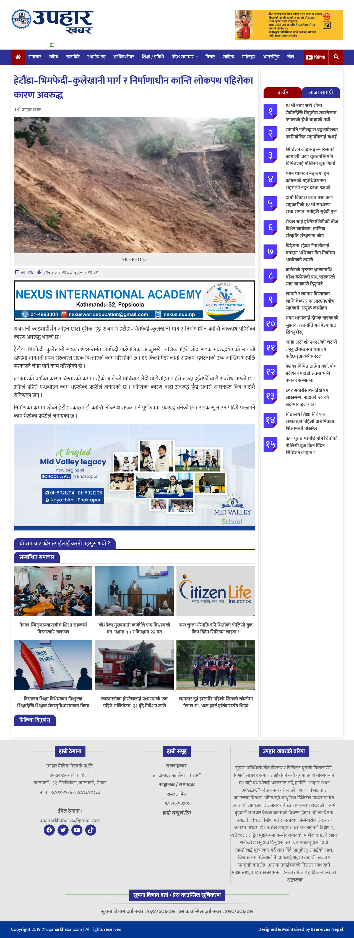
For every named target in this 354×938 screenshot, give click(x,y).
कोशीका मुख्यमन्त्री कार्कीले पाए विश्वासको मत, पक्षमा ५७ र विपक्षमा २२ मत (134, 629)
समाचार (34, 57)
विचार (210, 57)
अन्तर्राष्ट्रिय (271, 57)
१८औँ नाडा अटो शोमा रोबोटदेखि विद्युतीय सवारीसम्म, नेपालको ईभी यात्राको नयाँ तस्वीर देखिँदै (312, 116)
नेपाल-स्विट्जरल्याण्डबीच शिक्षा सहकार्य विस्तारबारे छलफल (53, 629)
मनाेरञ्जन (248, 57)
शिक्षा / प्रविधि (153, 57)
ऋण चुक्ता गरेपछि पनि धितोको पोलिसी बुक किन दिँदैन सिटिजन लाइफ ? (216, 629)
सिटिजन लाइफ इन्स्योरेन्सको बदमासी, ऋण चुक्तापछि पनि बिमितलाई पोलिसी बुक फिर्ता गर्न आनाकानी (310, 160)
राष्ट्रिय (53, 57)
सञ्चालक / (169, 785)
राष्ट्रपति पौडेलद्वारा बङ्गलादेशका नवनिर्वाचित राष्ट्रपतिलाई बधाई (312, 133)
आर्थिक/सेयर (123, 57)
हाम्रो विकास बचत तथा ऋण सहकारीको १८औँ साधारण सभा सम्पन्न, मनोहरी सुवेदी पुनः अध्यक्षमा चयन (311, 208)
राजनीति (73, 57)
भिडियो (319, 58)
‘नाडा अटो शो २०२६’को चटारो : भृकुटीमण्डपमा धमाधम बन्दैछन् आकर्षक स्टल (311, 349)
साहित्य (228, 57)
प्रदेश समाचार (183, 57)
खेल (290, 57)
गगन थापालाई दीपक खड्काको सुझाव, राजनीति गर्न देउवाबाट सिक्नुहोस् (312, 325)
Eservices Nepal (327, 929)
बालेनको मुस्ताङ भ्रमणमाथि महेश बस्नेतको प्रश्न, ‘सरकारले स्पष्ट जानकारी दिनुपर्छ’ (310, 277)
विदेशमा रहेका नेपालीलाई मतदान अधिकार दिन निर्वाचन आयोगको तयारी (310, 253)
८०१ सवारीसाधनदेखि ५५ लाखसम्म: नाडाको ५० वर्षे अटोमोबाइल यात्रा (307, 397)
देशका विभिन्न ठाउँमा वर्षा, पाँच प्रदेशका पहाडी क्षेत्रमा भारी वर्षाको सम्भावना (311, 373)
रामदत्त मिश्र (177, 794)
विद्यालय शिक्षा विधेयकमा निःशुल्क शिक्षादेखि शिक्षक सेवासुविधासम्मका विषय (53, 703)
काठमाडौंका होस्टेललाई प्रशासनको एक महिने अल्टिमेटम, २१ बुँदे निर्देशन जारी (134, 703)
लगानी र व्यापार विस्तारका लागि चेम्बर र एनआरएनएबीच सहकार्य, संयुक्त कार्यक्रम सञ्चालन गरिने (310, 304)
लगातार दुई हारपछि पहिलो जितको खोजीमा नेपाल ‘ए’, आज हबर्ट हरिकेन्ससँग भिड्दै (216, 703)
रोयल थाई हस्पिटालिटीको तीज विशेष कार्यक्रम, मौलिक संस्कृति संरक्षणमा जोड (312, 229)
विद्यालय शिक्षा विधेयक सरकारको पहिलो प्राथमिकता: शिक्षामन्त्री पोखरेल (310, 421)
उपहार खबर (31, 110)
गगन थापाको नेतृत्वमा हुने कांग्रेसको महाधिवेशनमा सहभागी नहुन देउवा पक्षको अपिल (308, 184)
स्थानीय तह (96, 57)
